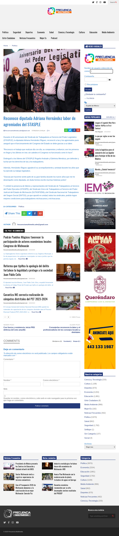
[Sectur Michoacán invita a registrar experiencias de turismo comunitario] (8, 476)
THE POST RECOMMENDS (14, 230)
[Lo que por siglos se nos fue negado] (89, 139)
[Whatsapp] (66, 130)
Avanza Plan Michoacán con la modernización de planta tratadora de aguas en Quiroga (65, 477)
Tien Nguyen (99, 131)
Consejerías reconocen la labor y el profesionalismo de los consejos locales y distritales (61, 329)
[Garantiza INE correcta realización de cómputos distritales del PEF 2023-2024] (68, 301)
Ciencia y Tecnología (66, 32)
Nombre (7, 380)
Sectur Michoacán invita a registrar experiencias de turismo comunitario (25, 477)
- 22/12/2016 (107, 131)
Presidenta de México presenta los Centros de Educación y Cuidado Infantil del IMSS (27, 466)
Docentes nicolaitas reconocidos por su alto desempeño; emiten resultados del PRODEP (65, 489)
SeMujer (87, 430)
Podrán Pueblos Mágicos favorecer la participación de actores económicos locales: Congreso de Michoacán (27, 241)
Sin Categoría (90, 434)
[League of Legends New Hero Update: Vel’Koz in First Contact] (89, 126)
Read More (22, 259)
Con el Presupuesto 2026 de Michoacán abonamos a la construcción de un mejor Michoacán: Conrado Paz (26, 489)
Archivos (88, 444)
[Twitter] (93, 2)
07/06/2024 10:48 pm (38, 130)
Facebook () (68, 341)
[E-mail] (78, 130)
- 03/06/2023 (98, 175)
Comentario (8, 359)
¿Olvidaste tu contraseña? (95, 94)
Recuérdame (92, 85)
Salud (51, 32)
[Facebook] (96, 2)
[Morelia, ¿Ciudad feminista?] (89, 173)
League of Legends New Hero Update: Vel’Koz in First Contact (105, 125)
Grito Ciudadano (8, 38)
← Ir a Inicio (89, 98)
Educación (93, 32)
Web (5, 389)
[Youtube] (104, 2)
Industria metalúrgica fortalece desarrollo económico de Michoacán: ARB (65, 466)
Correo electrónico (51, 380)
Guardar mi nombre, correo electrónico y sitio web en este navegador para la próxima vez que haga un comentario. (40, 399)
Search (112, 2)
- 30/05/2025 (31, 278)
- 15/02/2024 (31, 303)
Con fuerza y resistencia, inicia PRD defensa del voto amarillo (19, 328)
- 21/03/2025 (98, 145)
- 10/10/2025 (31, 250)
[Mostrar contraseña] (109, 79)
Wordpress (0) (57, 341)
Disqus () (76, 341)
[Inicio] (59, 12)
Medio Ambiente (108, 32)
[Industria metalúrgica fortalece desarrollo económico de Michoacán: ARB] (47, 465)
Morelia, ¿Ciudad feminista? (105, 169)
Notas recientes (49, 458)
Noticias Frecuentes (27, 38)
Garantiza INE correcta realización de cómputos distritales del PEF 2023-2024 (25, 296)
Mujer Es (43, 38)
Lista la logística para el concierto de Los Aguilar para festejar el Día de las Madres (105, 154)
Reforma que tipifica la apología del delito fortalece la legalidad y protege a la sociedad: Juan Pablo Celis (28, 270)
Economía (41, 32)
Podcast (54, 38)
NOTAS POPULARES (92, 117)
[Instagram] (100, 2)
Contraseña (89, 76)
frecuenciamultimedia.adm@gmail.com (17, 130)
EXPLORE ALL (110, 117)
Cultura (82, 32)
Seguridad (17, 32)
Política (5, 32)
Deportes (29, 32)
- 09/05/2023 (98, 165)
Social (87, 438)
